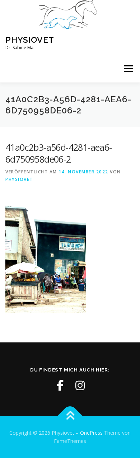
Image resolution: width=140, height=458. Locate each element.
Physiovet (29, 40)
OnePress (91, 432)
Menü (128, 69)
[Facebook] (60, 385)
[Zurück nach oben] (70, 416)
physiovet (19, 179)
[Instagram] (80, 385)
